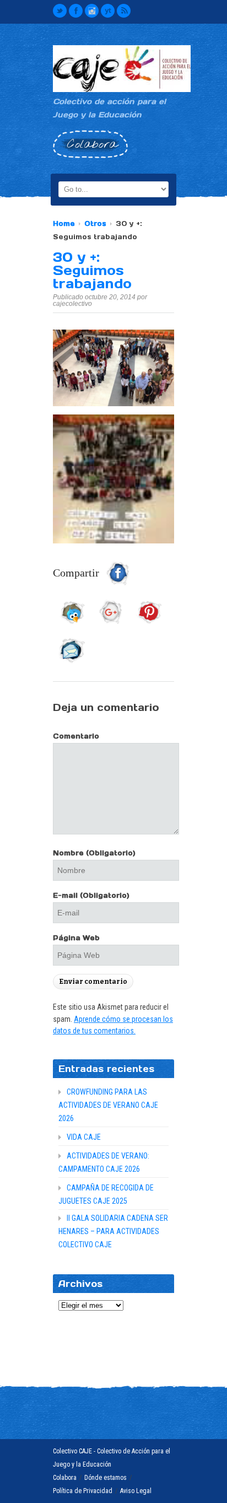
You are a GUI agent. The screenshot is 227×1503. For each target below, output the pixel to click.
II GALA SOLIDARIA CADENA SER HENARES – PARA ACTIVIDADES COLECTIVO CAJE (113, 1231)
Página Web (76, 938)
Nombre (94, 853)
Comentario (76, 736)
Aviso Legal (136, 1491)
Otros (95, 223)
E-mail (91, 895)
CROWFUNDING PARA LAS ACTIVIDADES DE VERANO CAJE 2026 (108, 1105)
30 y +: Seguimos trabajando (92, 270)
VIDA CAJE (84, 1137)
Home (64, 223)
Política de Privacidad (82, 1491)
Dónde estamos (105, 1478)
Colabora (65, 1478)
